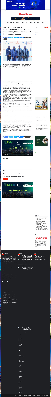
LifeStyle (41, 22)
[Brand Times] (25, 14)
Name (4, 170)
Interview (20, 367)
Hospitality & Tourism (21, 361)
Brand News (12, 22)
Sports (19, 383)
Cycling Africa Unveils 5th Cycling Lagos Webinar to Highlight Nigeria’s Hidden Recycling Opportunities (41, 120)
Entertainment (20, 351)
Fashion (20, 354)
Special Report (36, 22)
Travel (19, 388)
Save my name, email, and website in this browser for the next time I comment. (14, 176)
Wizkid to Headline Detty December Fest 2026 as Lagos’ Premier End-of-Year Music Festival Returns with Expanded (41, 125)
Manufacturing (20, 371)
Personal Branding (21, 378)
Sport (19, 382)
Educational (20, 349)
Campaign (20, 346)
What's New (20, 392)
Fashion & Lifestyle (21, 356)
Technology (22, 22)
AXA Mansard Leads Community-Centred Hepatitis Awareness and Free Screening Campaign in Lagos (41, 117)
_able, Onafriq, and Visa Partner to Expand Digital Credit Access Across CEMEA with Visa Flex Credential (42, 128)
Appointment (20, 338)
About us (13, 10)
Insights (27, 22)
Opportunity (20, 376)
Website (19, 173)
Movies (19, 372)
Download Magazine (22, 10)
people (19, 377)
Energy (19, 350)
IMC (19, 362)
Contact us (26, 10)
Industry (31, 22)
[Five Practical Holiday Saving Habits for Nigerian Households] (20, 265)
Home (11, 10)
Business (17, 22)
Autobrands (20, 340)
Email (4, 173)
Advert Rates (17, 10)
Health (19, 360)
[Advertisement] (17, 74)
